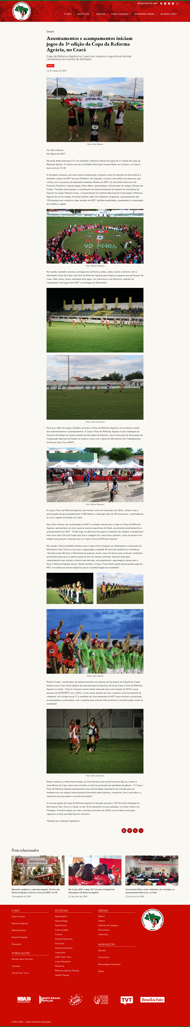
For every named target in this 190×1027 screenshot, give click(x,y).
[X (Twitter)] (165, 4)
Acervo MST (169, 14)
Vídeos (101, 921)
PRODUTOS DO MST (147, 3)
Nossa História (19, 930)
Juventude (60, 952)
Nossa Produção (19, 937)
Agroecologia (61, 921)
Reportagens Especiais (109, 964)
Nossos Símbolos (20, 923)
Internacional (144, 14)
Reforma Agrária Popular (67, 970)
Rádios (101, 916)
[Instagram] (169, 4)
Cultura (58, 934)
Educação (16, 944)
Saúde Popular (62, 975)
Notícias (84, 14)
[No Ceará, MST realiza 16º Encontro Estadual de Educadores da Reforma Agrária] (95, 870)
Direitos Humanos (64, 939)
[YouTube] (173, 4)
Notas (101, 971)
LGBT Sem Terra (63, 957)
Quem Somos (18, 916)
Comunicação (61, 930)
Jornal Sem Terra (20, 973)
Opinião (102, 950)
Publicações (120, 14)
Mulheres (59, 966)
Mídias (101, 14)
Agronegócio (61, 916)
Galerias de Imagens (108, 925)
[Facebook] (161, 4)
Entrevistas (103, 957)
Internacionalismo (63, 948)
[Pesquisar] (177, 4)
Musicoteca (103, 930)
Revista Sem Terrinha (22, 959)
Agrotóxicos (61, 925)
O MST (68, 14)
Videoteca (103, 934)
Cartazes (16, 966)
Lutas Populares (63, 961)
